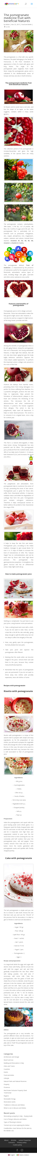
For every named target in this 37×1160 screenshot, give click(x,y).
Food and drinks (26, 24)
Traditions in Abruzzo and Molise (14, 1105)
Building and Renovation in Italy (14, 1063)
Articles (13, 1140)
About (6, 1140)
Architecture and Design (11, 1057)
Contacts (11, 1142)
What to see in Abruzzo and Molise (15, 1108)
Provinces (7, 1087)
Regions (6, 1096)
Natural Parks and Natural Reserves (15, 1081)
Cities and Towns (9, 1066)
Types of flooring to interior (12, 1122)
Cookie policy (17, 1145)
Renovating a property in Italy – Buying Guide (18, 1116)
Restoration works (9, 1102)
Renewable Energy (9, 1099)
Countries (7, 1069)
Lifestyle (6, 1078)
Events (6, 1072)
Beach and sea (8, 1060)
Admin (8, 24)
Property (6, 1084)
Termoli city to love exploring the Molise (16, 1125)
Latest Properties (25, 1140)
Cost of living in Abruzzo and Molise (15, 1119)
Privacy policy (22, 1142)
